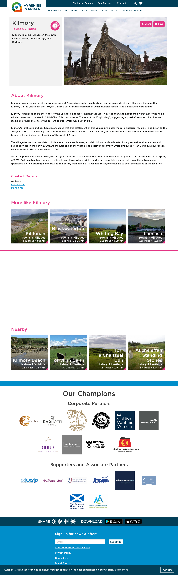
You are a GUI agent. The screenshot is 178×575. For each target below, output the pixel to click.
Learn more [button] (121, 570)
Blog (114, 11)
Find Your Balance (83, 3)
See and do (54, 11)
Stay (104, 11)
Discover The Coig (132, 11)
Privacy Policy (63, 553)
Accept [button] (167, 570)
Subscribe (116, 542)
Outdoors (71, 11)
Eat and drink (89, 11)
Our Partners (105, 3)
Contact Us (123, 3)
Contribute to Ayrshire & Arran (72, 548)
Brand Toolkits (63, 563)
